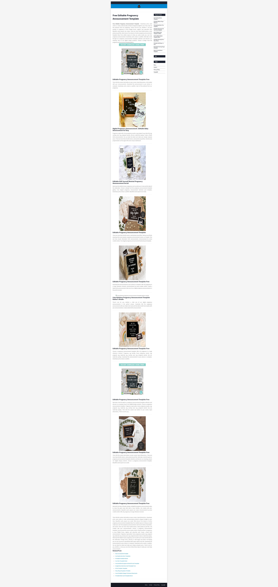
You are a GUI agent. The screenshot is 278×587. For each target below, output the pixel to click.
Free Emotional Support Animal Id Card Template (127, 563)
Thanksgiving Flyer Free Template (159, 26)
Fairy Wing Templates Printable (122, 571)
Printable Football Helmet (121, 558)
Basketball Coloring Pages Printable (159, 47)
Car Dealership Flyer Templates (122, 556)
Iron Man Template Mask (121, 561)
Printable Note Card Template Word (124, 575)
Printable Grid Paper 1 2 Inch (159, 44)
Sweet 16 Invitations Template (158, 51)
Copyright (156, 72)
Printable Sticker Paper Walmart (159, 22)
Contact (155, 67)
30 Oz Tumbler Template (121, 568)
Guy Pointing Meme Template (158, 18)
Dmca (155, 65)
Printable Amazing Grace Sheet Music (159, 40)
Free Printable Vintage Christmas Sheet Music (126, 573)
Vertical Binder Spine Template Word (158, 36)
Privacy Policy (157, 69)
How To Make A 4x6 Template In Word (158, 33)
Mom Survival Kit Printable (121, 553)
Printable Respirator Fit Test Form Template (159, 29)
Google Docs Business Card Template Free (125, 566)
